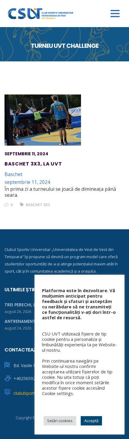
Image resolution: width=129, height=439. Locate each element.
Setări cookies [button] (60, 420)
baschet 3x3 (37, 204)
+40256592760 (28, 378)
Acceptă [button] (91, 420)
